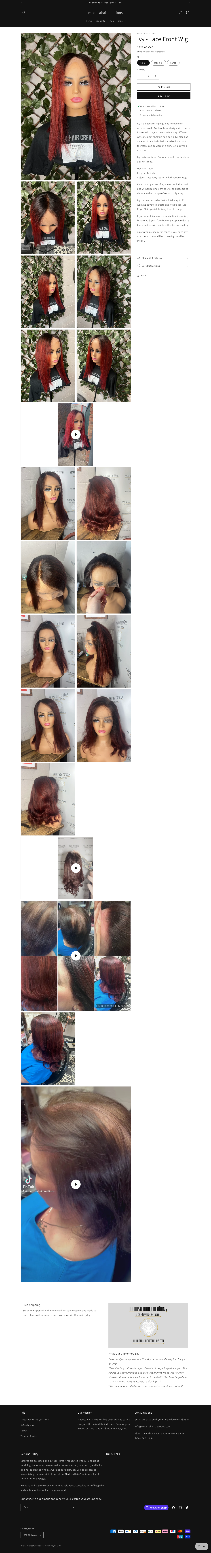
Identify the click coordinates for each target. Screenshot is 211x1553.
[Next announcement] (189, 3)
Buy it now (164, 95)
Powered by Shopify (53, 1546)
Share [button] (143, 275)
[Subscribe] (72, 1507)
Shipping (141, 52)
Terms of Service (29, 1436)
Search (24, 1430)
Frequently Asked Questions (35, 1419)
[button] (24, 12)
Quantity (141, 69)
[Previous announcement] (21, 3)
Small (143, 63)
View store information (151, 115)
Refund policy (27, 1425)
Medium (158, 63)
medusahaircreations (35, 1546)
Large (173, 63)
